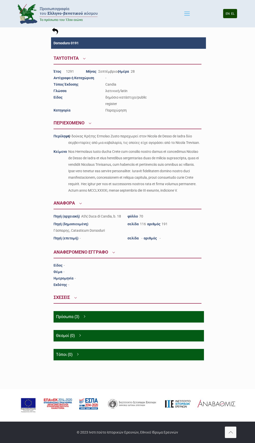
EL (233, 13)
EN (228, 13)
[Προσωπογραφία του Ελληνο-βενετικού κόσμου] (58, 13)
